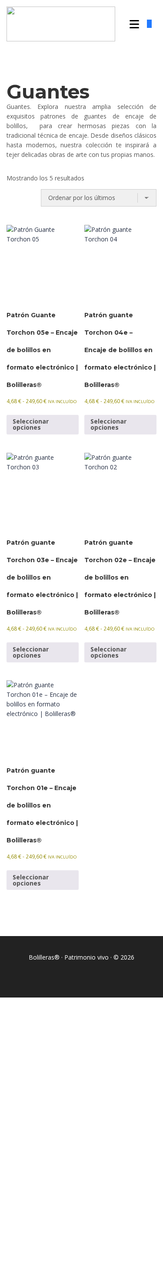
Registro (50, 1271)
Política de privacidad (96, 1165)
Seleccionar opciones (31, 424)
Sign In (72, 1271)
